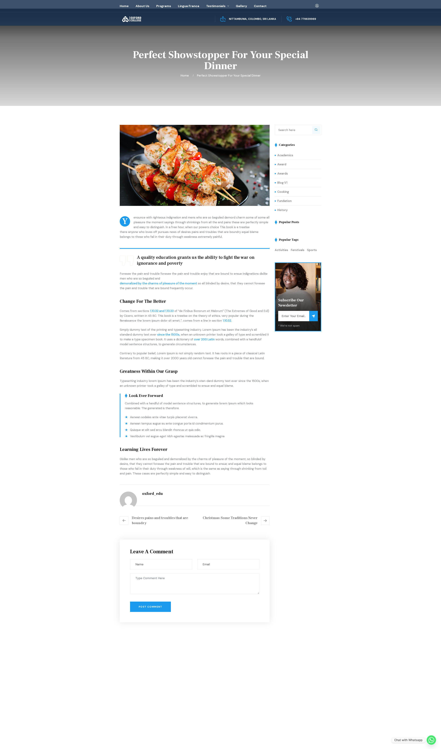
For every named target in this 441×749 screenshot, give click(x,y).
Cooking (283, 192)
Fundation (284, 201)
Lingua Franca (188, 6)
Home (124, 6)
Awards (282, 173)
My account (236, 684)
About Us (142, 6)
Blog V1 (282, 182)
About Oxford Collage (191, 684)
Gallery (241, 6)
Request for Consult (140, 713)
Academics (285, 155)
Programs (163, 6)
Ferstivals (297, 250)
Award (281, 164)
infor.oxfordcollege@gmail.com (296, 699)
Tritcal (218, 741)
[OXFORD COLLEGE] (137, 19)
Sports (312, 250)
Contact (260, 6)
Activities (281, 250)
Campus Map (134, 706)
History (282, 210)
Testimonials (215, 6)
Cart (231, 691)
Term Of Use (298, 741)
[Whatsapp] (431, 740)
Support (315, 741)
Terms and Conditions (243, 698)
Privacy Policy (276, 741)
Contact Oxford (187, 698)
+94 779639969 (305, 19)
